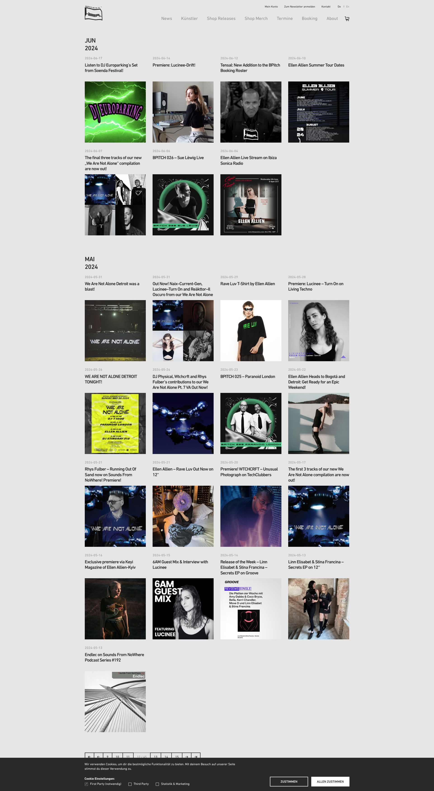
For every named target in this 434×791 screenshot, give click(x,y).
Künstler (189, 19)
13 (155, 757)
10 (117, 757)
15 (177, 757)
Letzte (196, 758)
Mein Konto (271, 7)
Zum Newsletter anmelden (299, 7)
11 (128, 757)
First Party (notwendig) (105, 784)
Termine (285, 19)
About (332, 19)
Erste (90, 758)
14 (166, 757)
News (166, 19)
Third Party (141, 784)
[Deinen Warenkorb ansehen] (344, 20)
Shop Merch (256, 19)
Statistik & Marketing (175, 784)
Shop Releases (221, 19)
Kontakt (325, 7)
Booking (309, 19)
